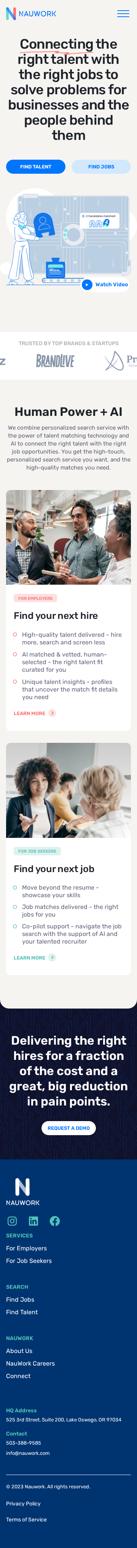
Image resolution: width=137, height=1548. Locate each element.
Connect (18, 1376)
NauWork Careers (30, 1363)
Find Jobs (20, 1299)
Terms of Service (26, 1519)
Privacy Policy (23, 1503)
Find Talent (22, 1312)
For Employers (26, 1248)
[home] (31, 13)
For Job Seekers (29, 1260)
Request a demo (69, 1128)
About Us (19, 1350)
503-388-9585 (23, 1443)
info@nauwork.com (28, 1453)
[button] (123, 13)
